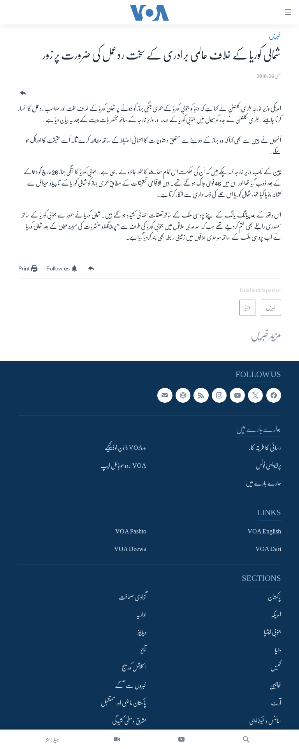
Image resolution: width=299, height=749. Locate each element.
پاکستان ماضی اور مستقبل (123, 703)
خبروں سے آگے (130, 685)
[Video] (116, 739)
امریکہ (276, 614)
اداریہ (141, 614)
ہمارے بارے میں (263, 483)
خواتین (275, 685)
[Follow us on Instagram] (219, 395)
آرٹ (276, 703)
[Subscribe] (164, 395)
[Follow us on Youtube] (237, 395)
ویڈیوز (141, 632)
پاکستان (274, 597)
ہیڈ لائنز (52, 739)
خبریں (275, 35)
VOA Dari (268, 549)
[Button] (22, 93)
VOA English (264, 531)
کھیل (276, 668)
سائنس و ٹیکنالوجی (265, 721)
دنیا (278, 650)
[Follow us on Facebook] (273, 395)
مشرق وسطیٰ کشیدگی (129, 721)
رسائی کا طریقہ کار (265, 448)
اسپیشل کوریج (134, 668)
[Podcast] (183, 395)
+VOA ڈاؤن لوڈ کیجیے (125, 448)
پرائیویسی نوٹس (268, 465)
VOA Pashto (130, 531)
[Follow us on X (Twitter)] (255, 395)
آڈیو (143, 650)
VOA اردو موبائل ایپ (123, 465)
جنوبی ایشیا (272, 632)
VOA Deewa (130, 549)
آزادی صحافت (132, 597)
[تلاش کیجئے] (246, 739)
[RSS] (200, 395)
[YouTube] (181, 739)
